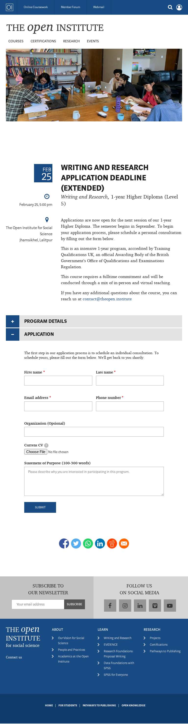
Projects (155, 638)
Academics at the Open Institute (73, 658)
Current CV (35, 445)
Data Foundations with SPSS (119, 665)
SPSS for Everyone (116, 675)
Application (39, 334)
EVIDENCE (111, 644)
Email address (36, 397)
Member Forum (70, 7)
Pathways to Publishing (165, 651)
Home (49, 705)
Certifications (43, 41)
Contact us (14, 657)
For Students (68, 705)
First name (33, 372)
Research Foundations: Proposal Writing (118, 653)
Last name (104, 372)
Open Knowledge (133, 705)
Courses (16, 41)
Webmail (98, 7)
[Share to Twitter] (76, 543)
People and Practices (71, 650)
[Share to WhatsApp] (88, 543)
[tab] (94, 321)
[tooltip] (46, 445)
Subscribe (74, 604)
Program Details (45, 321)
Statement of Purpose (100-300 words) (57, 463)
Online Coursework (36, 7)
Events (93, 41)
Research (71, 41)
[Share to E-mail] (124, 543)
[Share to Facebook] (64, 543)
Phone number (108, 397)
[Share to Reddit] (112, 543)
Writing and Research (117, 638)
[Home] (55, 28)
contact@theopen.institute (107, 298)
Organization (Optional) (44, 423)
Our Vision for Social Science (71, 640)
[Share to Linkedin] (100, 543)
